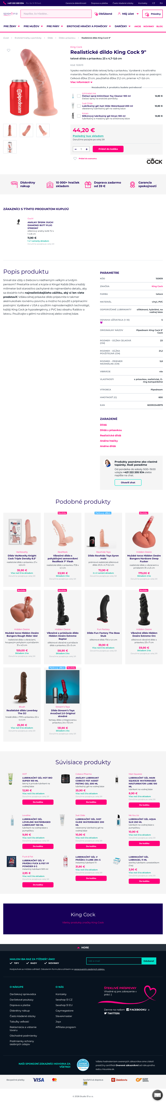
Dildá (50, 38)
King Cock (76, 47)
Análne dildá (108, 446)
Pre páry (53, 26)
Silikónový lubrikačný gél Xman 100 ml (103, 116)
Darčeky (121, 26)
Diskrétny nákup (20, 1010)
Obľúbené (104, 14)
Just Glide (87, 103)
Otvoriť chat (128, 482)
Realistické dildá (110, 435)
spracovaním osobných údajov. (89, 969)
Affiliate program (66, 1027)
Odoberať (148, 961)
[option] (33, 231)
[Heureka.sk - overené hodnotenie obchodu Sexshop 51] (83, 1070)
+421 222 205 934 (15, 3)
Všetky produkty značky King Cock (83, 922)
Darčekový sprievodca (23, 994)
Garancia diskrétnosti (76, 3)
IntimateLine (89, 93)
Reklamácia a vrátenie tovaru (23, 1029)
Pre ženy (10, 26)
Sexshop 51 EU (64, 1005)
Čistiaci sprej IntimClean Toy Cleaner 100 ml (106, 96)
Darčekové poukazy (21, 999)
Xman (85, 113)
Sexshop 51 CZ (64, 999)
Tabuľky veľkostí (19, 1021)
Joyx (58, 1021)
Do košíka (38, 802)
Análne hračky (109, 440)
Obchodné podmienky (23, 1035)
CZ (153, 3)
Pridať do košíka (108, 149)
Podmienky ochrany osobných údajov (22, 1043)
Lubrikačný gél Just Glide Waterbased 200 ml (107, 106)
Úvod (6, 38)
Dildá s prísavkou (67, 38)
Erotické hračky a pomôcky (87, 26)
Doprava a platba (99, 3)
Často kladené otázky (123, 3)
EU (161, 3)
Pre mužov (31, 26)
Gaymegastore (64, 1010)
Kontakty (142, 3)
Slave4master (64, 1016)
